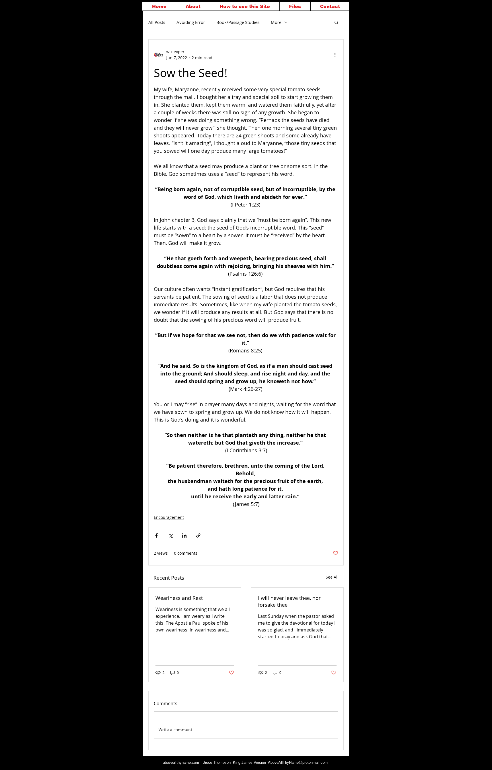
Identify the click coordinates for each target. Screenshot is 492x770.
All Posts (156, 22)
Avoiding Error (191, 22)
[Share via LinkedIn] (184, 535)
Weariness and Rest (179, 597)
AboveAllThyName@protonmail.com (298, 762)
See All (332, 577)
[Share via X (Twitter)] (170, 535)
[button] (336, 22)
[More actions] (334, 54)
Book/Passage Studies (237, 22)
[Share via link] (198, 535)
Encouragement (169, 517)
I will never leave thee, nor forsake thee (289, 601)
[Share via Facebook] (156, 535)
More (276, 22)
